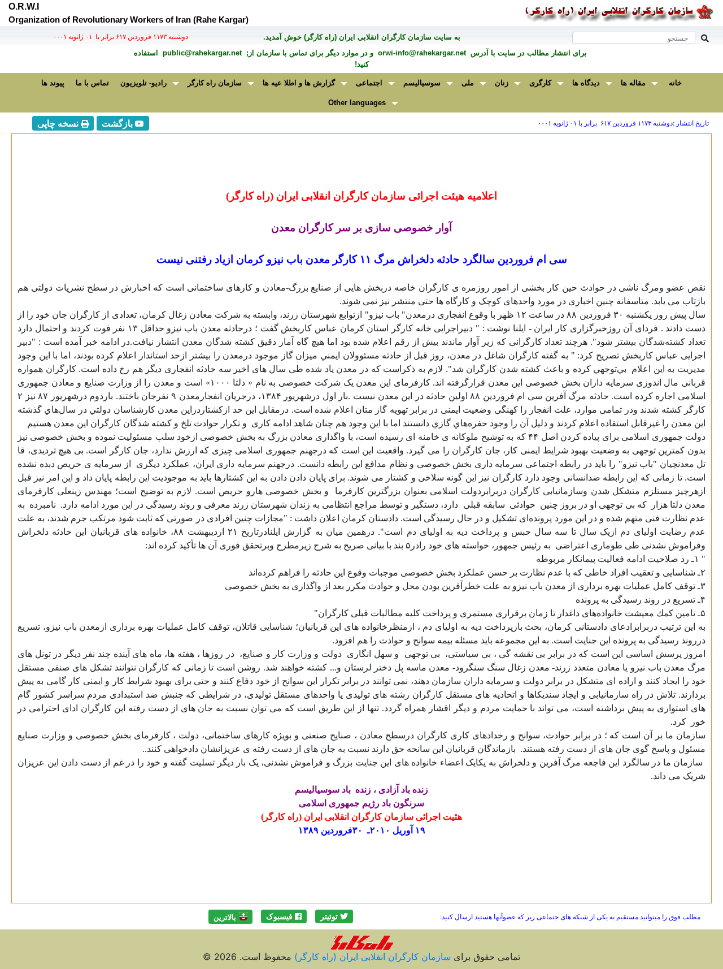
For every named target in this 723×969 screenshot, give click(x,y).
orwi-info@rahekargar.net (421, 53)
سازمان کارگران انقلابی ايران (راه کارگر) (371, 956)
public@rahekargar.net (201, 53)
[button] (334, 916)
